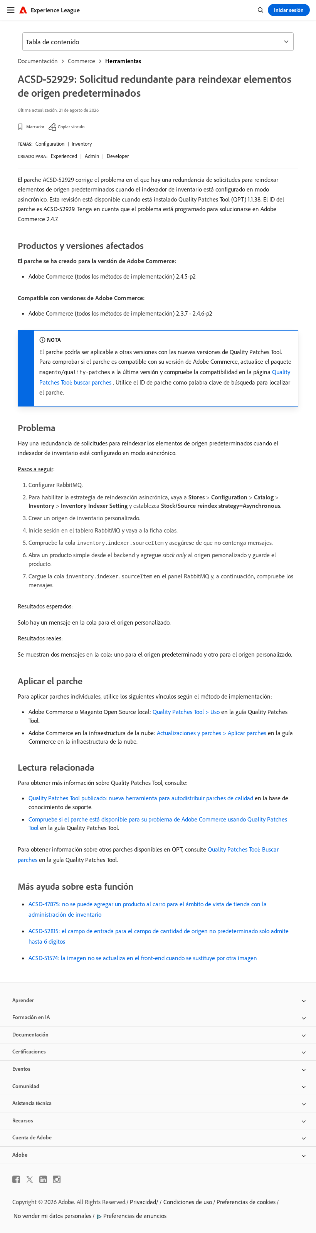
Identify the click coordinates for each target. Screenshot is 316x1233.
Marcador (35, 126)
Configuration (49, 143)
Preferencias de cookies (246, 1202)
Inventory (82, 143)
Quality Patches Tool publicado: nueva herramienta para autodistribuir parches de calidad (141, 798)
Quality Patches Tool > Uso (186, 712)
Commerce (81, 61)
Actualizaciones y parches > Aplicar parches (211, 733)
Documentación (38, 61)
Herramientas (123, 61)
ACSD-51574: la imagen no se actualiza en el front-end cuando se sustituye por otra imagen (143, 958)
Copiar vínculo (71, 126)
